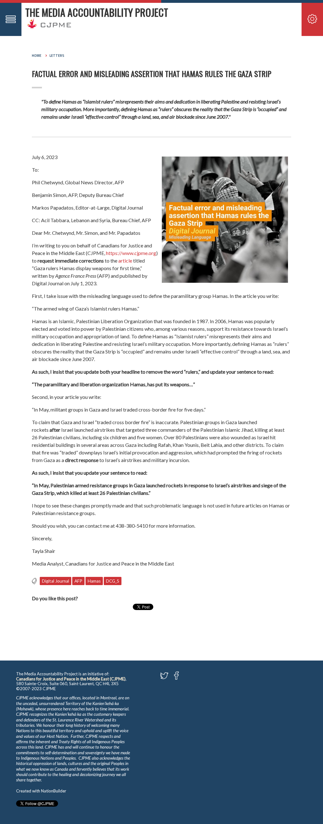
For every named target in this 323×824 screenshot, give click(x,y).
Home (36, 55)
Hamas (94, 581)
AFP (78, 581)
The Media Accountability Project (96, 12)
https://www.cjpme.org (131, 253)
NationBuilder (53, 790)
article (125, 261)
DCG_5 (112, 581)
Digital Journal (55, 581)
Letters (57, 55)
